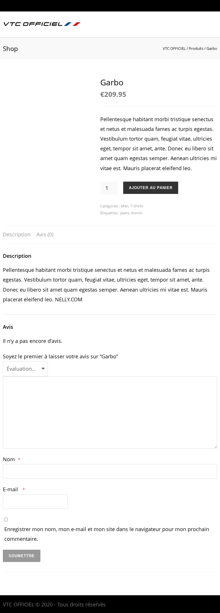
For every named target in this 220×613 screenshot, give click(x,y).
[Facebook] (165, 5)
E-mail (14, 489)
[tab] (17, 234)
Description (17, 234)
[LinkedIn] (188, 5)
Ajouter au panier (150, 188)
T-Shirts (136, 206)
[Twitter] (200, 5)
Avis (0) (44, 234)
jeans (124, 212)
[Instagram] (177, 5)
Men (125, 206)
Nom (11, 459)
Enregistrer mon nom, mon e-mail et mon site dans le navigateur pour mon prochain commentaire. (106, 534)
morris (136, 212)
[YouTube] (211, 5)
